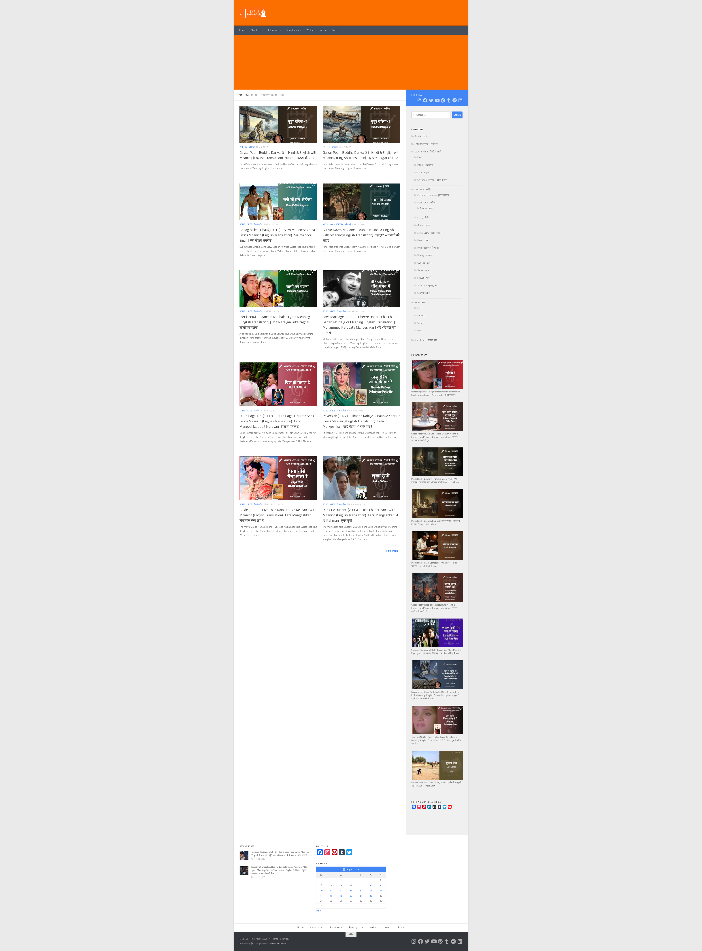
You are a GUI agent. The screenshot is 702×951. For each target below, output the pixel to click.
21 (361, 895)
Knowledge (423, 172)
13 (351, 890)
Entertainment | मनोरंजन (426, 144)
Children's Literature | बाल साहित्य (433, 195)
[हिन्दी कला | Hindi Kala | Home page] (253, 12)
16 (381, 890)
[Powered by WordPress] (252, 943)
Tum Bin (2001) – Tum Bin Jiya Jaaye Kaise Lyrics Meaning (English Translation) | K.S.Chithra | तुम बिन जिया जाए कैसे (436, 740)
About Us (256, 30)
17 (321, 895)
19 (341, 895)
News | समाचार (422, 302)
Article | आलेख (422, 136)
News (323, 30)
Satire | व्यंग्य (423, 270)
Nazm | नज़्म (328, 224)
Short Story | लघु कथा (427, 285)
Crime (420, 308)
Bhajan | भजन (426, 208)
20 (351, 895)
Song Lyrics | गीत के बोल (251, 224)
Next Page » (392, 550)
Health (420, 157)
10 (321, 890)
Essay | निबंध (423, 217)
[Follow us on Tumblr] (448, 100)
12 (341, 890)
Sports (420, 323)
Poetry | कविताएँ (247, 147)
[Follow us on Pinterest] (443, 100)
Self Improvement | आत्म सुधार (432, 180)
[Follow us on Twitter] (431, 100)
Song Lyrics (292, 30)
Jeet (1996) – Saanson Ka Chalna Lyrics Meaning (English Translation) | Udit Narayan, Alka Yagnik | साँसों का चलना (274, 322)
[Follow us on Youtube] (437, 100)
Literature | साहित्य (423, 189)
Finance (421, 315)
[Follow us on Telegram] (454, 100)
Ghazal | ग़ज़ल (423, 225)
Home (242, 30)
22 (370, 895)
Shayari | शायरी (424, 277)
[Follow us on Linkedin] (460, 100)
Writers (310, 30)
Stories (335, 30)
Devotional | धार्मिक (426, 202)
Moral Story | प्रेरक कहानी (429, 232)
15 (370, 890)
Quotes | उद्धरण (424, 262)
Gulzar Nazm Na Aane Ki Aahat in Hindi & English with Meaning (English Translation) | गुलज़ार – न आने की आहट (361, 235)
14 (361, 890)
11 (331, 890)
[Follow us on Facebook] (425, 100)
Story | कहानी (423, 293)
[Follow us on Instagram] (419, 100)
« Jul (318, 910)
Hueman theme (279, 943)
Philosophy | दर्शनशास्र (428, 247)
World (420, 330)
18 (331, 895)
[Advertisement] (351, 62)
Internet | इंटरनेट (425, 165)
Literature (273, 30)
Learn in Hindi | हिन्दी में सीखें (428, 151)
